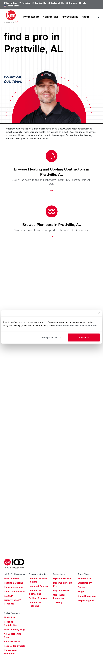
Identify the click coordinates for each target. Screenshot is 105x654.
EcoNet (8, 596)
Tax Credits (40, 3)
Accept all (84, 337)
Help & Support (86, 600)
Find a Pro (9, 617)
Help (84, 3)
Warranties (11, 3)
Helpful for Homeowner (14, 574)
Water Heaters (12, 578)
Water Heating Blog (14, 629)
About (85, 16)
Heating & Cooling (13, 582)
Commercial (50, 16)
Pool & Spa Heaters (14, 591)
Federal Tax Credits (14, 646)
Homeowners (31, 16)
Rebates (26, 3)
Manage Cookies (49, 337)
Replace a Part (61, 590)
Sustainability (57, 3)
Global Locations (87, 596)
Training (57, 602)
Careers (73, 3)
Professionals (70, 16)
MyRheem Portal (62, 578)
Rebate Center (12, 641)
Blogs (81, 591)
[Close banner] (99, 313)
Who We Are (84, 578)
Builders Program (38, 598)
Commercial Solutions (38, 574)
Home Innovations (13, 587)
